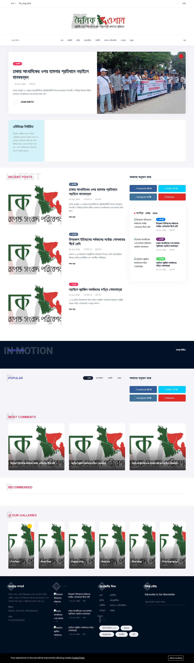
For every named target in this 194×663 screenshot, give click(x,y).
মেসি (133, 634)
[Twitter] (165, 3)
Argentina (106, 634)
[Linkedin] (171, 3)
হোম (62, 40)
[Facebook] (162, 3)
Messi (126, 628)
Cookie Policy (78, 658)
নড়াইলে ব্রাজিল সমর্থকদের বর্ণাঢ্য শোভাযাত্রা (95, 289)
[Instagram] (168, 3)
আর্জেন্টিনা (122, 634)
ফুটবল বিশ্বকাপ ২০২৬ (109, 628)
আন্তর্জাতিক (87, 40)
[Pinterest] (175, 3)
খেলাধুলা (123, 40)
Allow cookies (176, 658)
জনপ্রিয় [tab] (139, 213)
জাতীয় (78, 40)
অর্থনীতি (97, 40)
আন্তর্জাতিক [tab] (99, 378)
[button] (12, 3)
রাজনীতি (70, 40)
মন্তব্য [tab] (155, 213)
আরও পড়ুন (72, 217)
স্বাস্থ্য (131, 40)
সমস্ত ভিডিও (181, 349)
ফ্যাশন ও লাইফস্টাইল (110, 40)
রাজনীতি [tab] (110, 378)
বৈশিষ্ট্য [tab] (148, 213)
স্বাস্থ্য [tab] (119, 378)
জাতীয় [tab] (89, 378)
